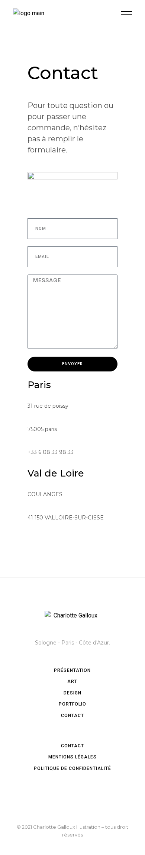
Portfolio (72, 704)
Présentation (72, 670)
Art (72, 681)
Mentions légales (72, 757)
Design (72, 693)
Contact (72, 715)
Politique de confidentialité (72, 768)
